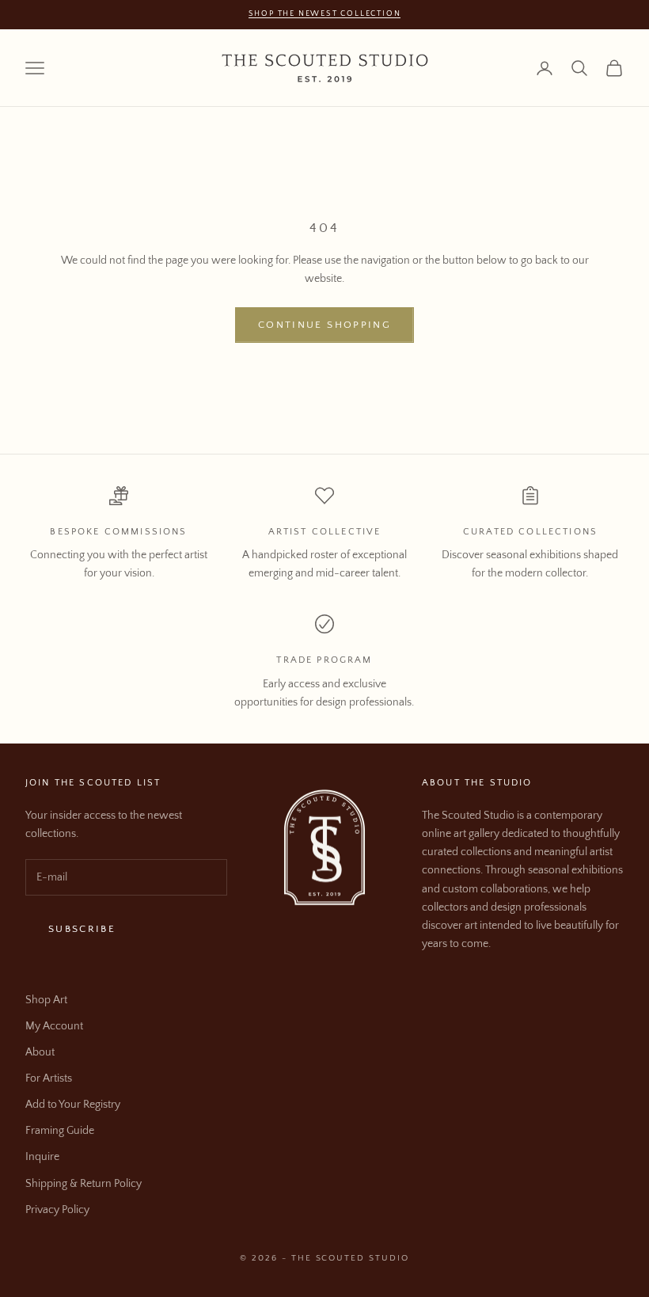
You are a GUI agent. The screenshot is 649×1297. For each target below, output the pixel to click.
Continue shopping (324, 324)
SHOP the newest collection (325, 14)
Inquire (42, 1157)
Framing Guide (59, 1130)
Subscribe (82, 928)
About (40, 1052)
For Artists (48, 1078)
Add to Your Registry (72, 1104)
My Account (54, 1026)
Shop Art (46, 1000)
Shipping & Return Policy (83, 1183)
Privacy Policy (57, 1210)
